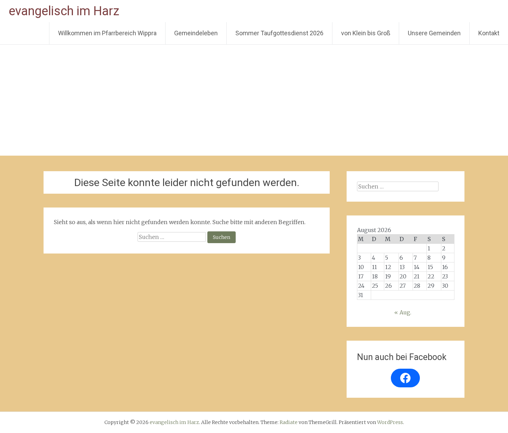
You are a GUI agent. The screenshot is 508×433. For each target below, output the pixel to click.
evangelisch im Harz (64, 11)
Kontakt (488, 33)
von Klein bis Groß (365, 33)
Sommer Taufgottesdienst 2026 (279, 33)
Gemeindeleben (196, 33)
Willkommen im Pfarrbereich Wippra (107, 33)
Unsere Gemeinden (434, 33)
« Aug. (402, 312)
